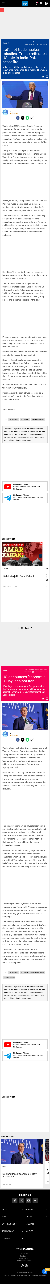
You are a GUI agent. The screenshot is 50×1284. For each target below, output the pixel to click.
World (6, 43)
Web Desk (14, 113)
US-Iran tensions (9, 977)
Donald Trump (13, 420)
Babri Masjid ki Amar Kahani (18, 576)
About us (24, 1254)
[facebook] (18, 118)
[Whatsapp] (27, 118)
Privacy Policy (24, 1258)
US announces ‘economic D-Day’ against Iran (24, 679)
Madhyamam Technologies (20, 1275)
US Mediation (25, 420)
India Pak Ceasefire (38, 420)
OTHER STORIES (8, 539)
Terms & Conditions (24, 1261)
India (47, 568)
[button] (3, 3)
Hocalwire (42, 1275)
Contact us (24, 1256)
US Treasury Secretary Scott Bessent (32, 973)
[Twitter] (23, 118)
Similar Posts (7, 1136)
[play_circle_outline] (22, 554)
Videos (5, 568)
